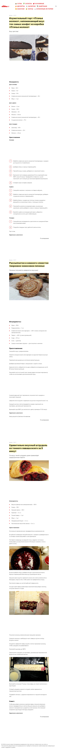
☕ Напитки (31, 6)
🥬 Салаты (27, 3)
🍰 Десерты (20, 6)
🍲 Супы (18, 3)
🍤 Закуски (19, 9)
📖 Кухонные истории (43, 9)
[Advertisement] (29, 70)
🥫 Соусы (29, 9)
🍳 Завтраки (42, 6)
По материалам (44, 238)
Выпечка (10, 15)
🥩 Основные (38, 3)
